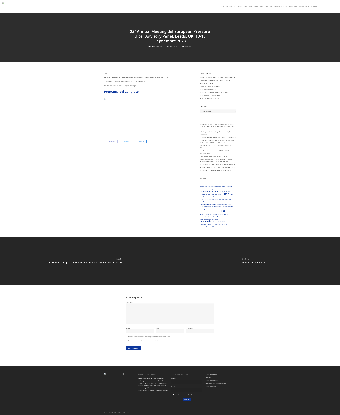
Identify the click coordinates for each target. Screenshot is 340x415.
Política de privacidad (192, 395)
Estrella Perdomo (204, 196)
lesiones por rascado (215, 212)
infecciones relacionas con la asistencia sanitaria (211, 206)
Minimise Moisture (231, 212)
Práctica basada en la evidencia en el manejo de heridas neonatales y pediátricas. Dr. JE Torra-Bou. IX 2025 (216, 160)
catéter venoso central (219, 186)
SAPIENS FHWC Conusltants (214, 216)
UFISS (225, 224)
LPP (223, 211)
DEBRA (220, 191)
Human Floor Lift (204, 201)
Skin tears (221, 222)
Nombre (129, 328)
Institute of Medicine (228, 206)
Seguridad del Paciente (206, 83)
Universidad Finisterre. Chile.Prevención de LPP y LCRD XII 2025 (218, 137)
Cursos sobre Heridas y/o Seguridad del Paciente (214, 92)
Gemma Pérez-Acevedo (209, 199)
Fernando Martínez (213, 196)
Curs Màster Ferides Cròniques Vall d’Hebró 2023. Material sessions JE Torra (216, 152)
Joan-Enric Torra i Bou (155, 46)
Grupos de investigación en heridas (210, 86)
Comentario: (129, 302)
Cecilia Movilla (229, 186)
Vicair (216, 226)
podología (226, 214)
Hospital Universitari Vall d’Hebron (227, 199)
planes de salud (218, 214)
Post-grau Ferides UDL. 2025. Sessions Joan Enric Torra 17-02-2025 (218, 147)
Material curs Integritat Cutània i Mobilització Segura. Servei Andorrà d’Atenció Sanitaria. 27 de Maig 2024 (217, 141)
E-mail (173, 387)
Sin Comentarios (186, 46)
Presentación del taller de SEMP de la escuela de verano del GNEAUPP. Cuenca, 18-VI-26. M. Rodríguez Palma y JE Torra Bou (217, 126)
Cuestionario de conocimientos (221, 189)
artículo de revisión (209, 186)
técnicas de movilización (217, 224)
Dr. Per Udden (226, 191)
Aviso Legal (208, 377)
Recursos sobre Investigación (208, 89)
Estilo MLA (232, 194)
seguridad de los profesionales (209, 219)
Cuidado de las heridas (208, 191)
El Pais (219, 194)
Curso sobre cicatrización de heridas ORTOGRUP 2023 (215, 170)
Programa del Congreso (121, 92)
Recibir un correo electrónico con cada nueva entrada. (143, 341)
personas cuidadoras (208, 214)
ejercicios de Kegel (212, 194)
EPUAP (225, 194)
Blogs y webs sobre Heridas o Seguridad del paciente (215, 80)
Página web (189, 328)
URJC (213, 226)
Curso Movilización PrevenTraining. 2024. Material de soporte (217, 164)
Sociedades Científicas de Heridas (209, 98)
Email (158, 328)
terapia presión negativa (205, 224)
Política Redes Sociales (211, 380)
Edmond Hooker (203, 194)
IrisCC (216, 209)
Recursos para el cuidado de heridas (210, 95)
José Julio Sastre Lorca (224, 209)
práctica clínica (203, 216)
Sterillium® (228, 222)
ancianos (202, 186)
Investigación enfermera (207, 209)
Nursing (201, 214)
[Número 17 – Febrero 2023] (255, 261)
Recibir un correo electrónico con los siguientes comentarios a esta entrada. (150, 336)
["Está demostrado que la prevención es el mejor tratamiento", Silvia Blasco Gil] (85, 261)
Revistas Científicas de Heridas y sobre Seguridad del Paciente (217, 77)
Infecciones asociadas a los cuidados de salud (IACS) (215, 204)
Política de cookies (210, 386)
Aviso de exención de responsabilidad (215, 383)
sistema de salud (208, 221)
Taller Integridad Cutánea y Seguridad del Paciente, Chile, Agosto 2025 (216, 133)
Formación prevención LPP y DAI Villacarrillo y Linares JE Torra (217, 167)
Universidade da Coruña (205, 226)
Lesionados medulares (205, 212)
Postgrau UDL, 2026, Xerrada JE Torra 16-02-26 (213, 156)
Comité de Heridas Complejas (207, 189)
